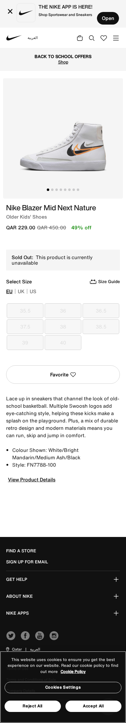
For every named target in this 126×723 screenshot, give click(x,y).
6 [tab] (69, 190)
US (33, 291)
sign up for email (27, 562)
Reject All (33, 706)
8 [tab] (78, 190)
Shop (63, 62)
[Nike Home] (14, 38)
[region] (63, 687)
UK (21, 291)
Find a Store (21, 551)
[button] (13, 649)
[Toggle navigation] (116, 37)
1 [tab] (48, 190)
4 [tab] (61, 190)
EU (9, 291)
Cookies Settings (63, 687)
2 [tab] (52, 190)
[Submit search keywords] (91, 38)
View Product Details (31, 479)
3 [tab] (56, 190)
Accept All (93, 706)
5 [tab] (65, 190)
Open (108, 18)
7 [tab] (73, 190)
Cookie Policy (73, 671)
